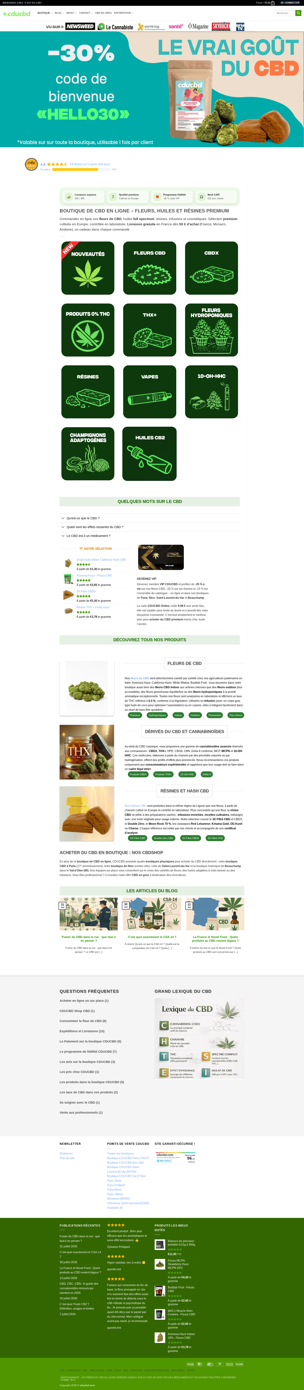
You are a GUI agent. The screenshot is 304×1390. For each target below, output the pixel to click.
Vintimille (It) (115, 1207)
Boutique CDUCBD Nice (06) (125, 1162)
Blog (58, 13)
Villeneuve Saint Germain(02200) (128, 1203)
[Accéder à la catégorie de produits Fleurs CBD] (149, 268)
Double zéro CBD (163, 838)
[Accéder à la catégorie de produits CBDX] (211, 268)
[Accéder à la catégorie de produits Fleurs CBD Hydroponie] (211, 330)
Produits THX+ (163, 774)
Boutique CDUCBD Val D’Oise (126, 1176)
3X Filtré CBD (137, 838)
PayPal (191, 1370)
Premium (135, 715)
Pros (118, 1370)
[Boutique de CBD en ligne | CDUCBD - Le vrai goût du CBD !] (17, 13)
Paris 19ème (115, 1194)
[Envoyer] (298, 13)
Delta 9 (207, 774)
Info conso (97, 1370)
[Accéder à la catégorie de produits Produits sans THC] (88, 330)
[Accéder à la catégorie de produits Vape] (149, 392)
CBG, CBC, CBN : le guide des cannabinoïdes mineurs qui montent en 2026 (79, 1288)
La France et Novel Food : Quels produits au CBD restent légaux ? (215, 939)
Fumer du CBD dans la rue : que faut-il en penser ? (89, 939)
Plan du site (67, 1158)
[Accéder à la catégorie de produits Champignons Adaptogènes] (88, 453)
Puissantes (215, 715)
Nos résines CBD (136, 805)
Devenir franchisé (157, 1370)
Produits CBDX (138, 774)
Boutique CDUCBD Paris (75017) (128, 1158)
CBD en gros (103, 13)
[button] (265, 3)
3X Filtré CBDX (190, 838)
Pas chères (236, 715)
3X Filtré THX (215, 838)
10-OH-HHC (187, 774)
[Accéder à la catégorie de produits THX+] (149, 330)
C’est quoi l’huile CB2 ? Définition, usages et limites (77, 1306)
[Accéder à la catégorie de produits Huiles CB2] (149, 453)
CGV (62, 1370)
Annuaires (178, 1370)
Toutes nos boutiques (120, 1153)
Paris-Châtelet (116, 1185)
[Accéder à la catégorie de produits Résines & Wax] (88, 392)
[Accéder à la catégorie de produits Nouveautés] (88, 268)
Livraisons (74, 1370)
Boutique (44, 13)
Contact (84, 13)
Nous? (70, 13)
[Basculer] (63, 518)
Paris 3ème (114, 1180)
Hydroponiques (157, 715)
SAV (85, 1370)
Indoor (178, 715)
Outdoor (195, 715)
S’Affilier (136, 1370)
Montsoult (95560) (118, 1198)
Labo (109, 1370)
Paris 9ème (114, 1189)
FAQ (126, 1370)
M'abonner (66, 1153)
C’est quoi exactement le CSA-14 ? (152, 937)
